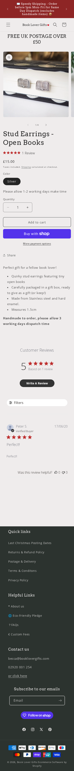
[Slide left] (27, 124)
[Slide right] (46, 124)
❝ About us (16, 606)
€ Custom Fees (19, 634)
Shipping (26, 166)
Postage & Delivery (22, 561)
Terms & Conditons (22, 571)
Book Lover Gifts (27, 762)
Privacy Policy (18, 580)
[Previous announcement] (7, 9)
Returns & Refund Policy (26, 552)
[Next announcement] (66, 9)
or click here (17, 676)
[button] (8, 24)
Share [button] (11, 255)
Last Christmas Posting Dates (30, 543)
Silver (11, 181)
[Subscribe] (60, 700)
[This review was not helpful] (63, 472)
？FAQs (13, 625)
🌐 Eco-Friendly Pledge (25, 615)
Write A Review (37, 383)
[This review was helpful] (55, 472)
